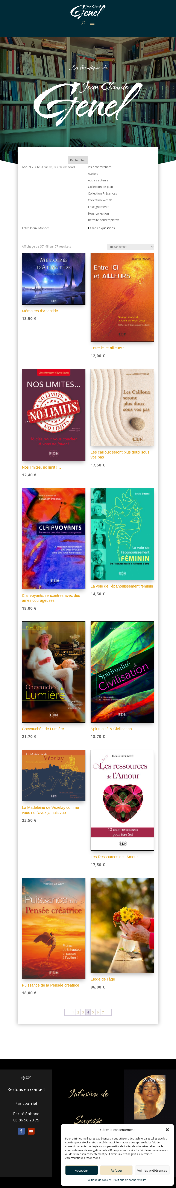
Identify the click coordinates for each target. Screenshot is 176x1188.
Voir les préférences (152, 1170)
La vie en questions (101, 228)
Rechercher (78, 160)
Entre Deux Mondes (36, 228)
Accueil (27, 167)
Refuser (116, 1170)
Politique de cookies (99, 1180)
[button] (167, 1130)
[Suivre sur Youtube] (31, 1131)
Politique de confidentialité (130, 1180)
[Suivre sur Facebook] (21, 1131)
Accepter (81, 1170)
